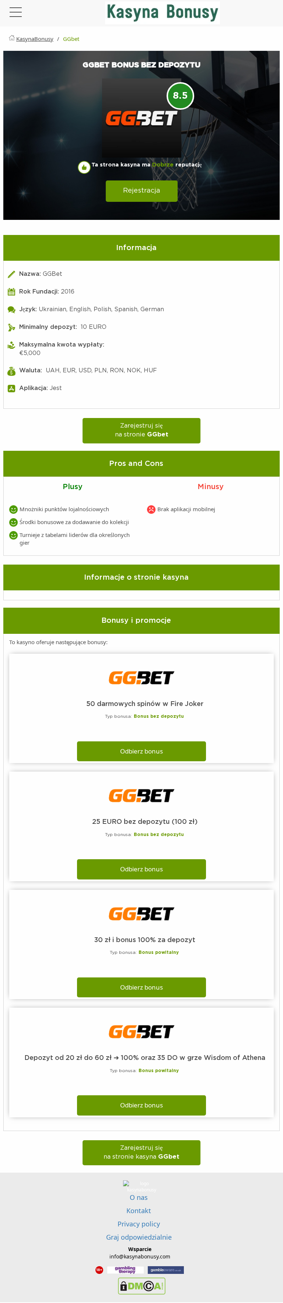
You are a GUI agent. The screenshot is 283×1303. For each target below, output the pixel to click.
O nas (139, 1197)
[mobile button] (15, 14)
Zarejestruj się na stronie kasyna (141, 1152)
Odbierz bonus (141, 751)
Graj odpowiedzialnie (139, 1237)
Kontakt (138, 1210)
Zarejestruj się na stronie (141, 430)
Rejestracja (141, 191)
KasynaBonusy (34, 38)
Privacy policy (139, 1223)
